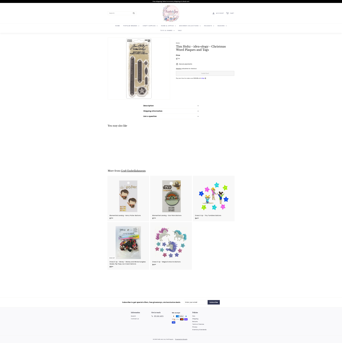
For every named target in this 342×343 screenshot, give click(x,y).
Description (148, 106)
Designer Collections (189, 26)
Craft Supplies (149, 26)
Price (178, 55)
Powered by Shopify (181, 339)
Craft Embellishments (133, 170)
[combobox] (122, 13)
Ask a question (150, 116)
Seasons (221, 26)
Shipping (178, 68)
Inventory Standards (199, 330)
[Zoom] (139, 68)
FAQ (193, 316)
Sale (180, 30)
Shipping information (152, 111)
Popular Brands (130, 26)
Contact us (135, 319)
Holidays (208, 26)
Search (133, 316)
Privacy (194, 327)
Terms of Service (198, 324)
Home (117, 26)
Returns (195, 321)
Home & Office (167, 26)
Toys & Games (166, 30)
